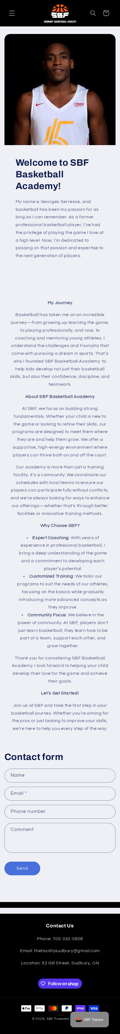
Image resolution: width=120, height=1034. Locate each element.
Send (22, 868)
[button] (11, 13)
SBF (50, 1018)
